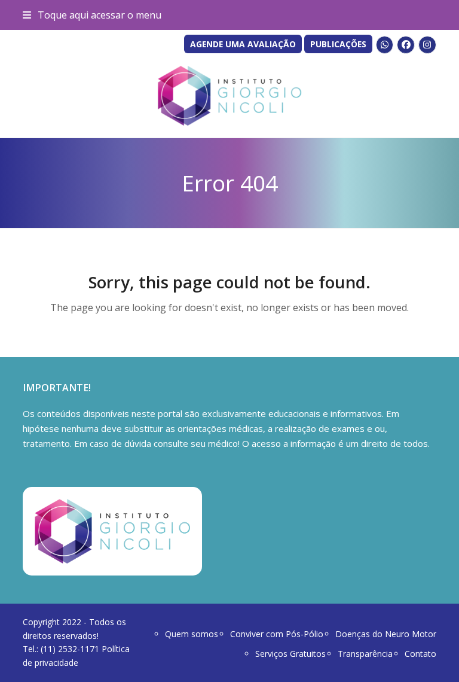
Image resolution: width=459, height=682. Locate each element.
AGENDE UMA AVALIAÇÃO (243, 44)
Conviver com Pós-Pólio (276, 634)
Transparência (365, 653)
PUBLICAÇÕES (338, 44)
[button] (92, 15)
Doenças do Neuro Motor (385, 634)
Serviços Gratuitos (290, 653)
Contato (420, 653)
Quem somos (191, 634)
